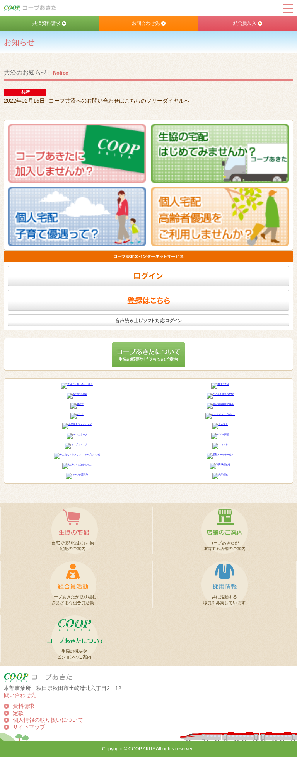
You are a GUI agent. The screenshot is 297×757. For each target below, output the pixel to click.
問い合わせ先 (20, 695)
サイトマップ (29, 727)
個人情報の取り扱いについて (48, 720)
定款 (18, 713)
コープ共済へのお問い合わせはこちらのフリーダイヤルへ (119, 101)
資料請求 (23, 706)
